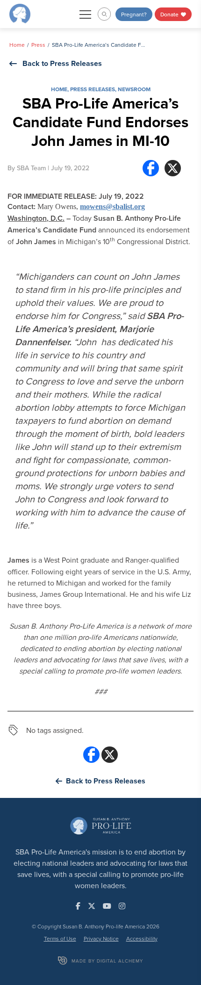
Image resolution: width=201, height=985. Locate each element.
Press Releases (92, 89)
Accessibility (142, 938)
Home (17, 45)
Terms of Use (60, 938)
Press (38, 45)
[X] (173, 168)
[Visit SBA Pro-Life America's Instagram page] (122, 906)
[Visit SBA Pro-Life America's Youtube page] (107, 906)
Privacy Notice (101, 938)
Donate (170, 14)
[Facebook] (151, 168)
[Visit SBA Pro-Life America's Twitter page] (91, 906)
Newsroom (134, 89)
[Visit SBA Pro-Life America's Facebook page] (78, 906)
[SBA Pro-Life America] (19, 13)
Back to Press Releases (62, 63)
